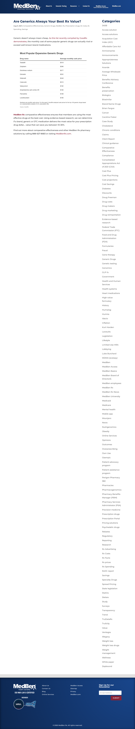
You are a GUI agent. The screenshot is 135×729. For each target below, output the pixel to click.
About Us (49, 6)
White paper (108, 662)
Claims (105, 134)
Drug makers (108, 206)
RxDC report (108, 571)
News (104, 422)
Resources (73, 6)
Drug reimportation (111, 215)
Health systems (109, 289)
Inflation (106, 323)
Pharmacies (107, 485)
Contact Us (86, 6)
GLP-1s (105, 272)
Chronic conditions (111, 130)
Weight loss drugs (110, 645)
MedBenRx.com (63, 134)
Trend (105, 615)
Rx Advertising (109, 549)
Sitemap (73, 688)
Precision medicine (111, 510)
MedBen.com (116, 6)
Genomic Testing (61, 6)
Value (104, 628)
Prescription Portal (111, 518)
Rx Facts (106, 558)
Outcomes (107, 444)
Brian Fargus (108, 108)
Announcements (110, 55)
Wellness (106, 658)
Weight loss (107, 641)
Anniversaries (108, 51)
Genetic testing (109, 263)
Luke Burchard (109, 353)
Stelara (105, 597)
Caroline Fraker (109, 117)
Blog (44, 691)
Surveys (105, 606)
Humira (105, 314)
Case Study (107, 121)
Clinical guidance (110, 143)
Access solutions (110, 34)
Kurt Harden (108, 327)
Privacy (73, 691)
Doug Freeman (109, 197)
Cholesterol (107, 126)
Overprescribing (109, 449)
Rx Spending (108, 567)
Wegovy (106, 637)
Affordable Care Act (111, 46)
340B (104, 25)
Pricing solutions (110, 523)
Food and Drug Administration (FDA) (109, 238)
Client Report (108, 139)
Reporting (107, 540)
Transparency (108, 610)
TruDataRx (107, 619)
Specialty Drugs (109, 580)
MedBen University (111, 396)
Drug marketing (109, 210)
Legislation (107, 336)
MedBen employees (111, 383)
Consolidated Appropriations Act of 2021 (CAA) (111, 163)
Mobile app (107, 414)
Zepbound (107, 666)
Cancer (105, 113)
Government (108, 277)
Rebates (106, 532)
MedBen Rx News (110, 392)
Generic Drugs (49, 26)
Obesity (105, 431)
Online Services (109, 436)
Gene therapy (108, 255)
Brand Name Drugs (111, 104)
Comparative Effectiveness (33, 26)
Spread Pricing (109, 584)
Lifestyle (106, 340)
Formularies (107, 246)
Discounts (107, 193)
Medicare (106, 405)
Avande (105, 67)
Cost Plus (106, 171)
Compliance (108, 155)
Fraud (105, 250)
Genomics (107, 268)
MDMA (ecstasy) (109, 358)
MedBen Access (101, 6)
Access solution (109, 30)
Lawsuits (106, 332)
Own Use (106, 453)
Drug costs (107, 202)
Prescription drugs (72, 26)
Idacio (105, 318)
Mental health (108, 409)
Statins (105, 593)
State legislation (109, 588)
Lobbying (106, 349)
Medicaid (106, 401)
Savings (25, 29)
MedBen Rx (60, 26)
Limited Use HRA (110, 345)
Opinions (106, 440)
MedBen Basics (109, 371)
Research (106, 545)
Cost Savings (108, 184)
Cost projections (109, 180)
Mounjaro (106, 418)
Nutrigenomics (109, 427)
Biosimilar (107, 99)
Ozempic (106, 457)
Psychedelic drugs (110, 527)
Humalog (106, 310)
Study (105, 601)
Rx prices (106, 562)
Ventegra (106, 632)
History (105, 305)
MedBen (106, 362)
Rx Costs (83, 26)
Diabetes (106, 188)
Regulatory (107, 536)
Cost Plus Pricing (110, 175)
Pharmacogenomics (111, 490)
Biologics (106, 95)
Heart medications (111, 293)
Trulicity (106, 623)
